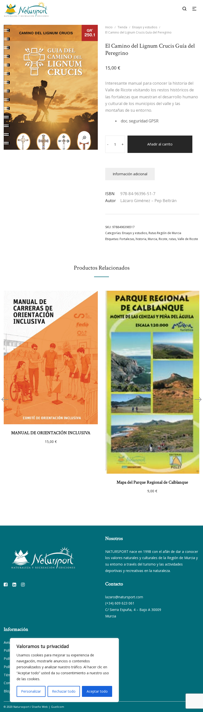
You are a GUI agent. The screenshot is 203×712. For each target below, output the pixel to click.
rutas (172, 239)
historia (141, 239)
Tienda (122, 27)
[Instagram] (23, 584)
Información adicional (130, 174)
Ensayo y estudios (144, 27)
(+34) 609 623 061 (119, 603)
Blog (7, 691)
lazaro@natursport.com (124, 597)
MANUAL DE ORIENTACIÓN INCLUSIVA (50, 433)
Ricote (163, 239)
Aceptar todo (97, 691)
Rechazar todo (64, 691)
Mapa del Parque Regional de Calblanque (152, 482)
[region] (64, 670)
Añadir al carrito (160, 144)
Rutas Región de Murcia (165, 233)
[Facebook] (5, 584)
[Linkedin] (14, 584)
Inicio (109, 27)
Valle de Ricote (188, 239)
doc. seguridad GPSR (139, 121)
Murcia (152, 239)
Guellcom (57, 707)
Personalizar (31, 691)
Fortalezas (127, 239)
